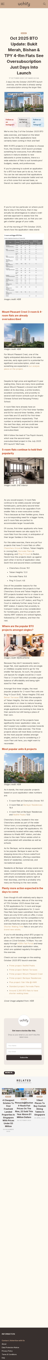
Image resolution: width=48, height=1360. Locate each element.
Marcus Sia (33, 78)
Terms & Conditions (9, 1354)
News (24, 33)
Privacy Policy (7, 1351)
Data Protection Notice (10, 1347)
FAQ (3, 1358)
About (4, 1344)
